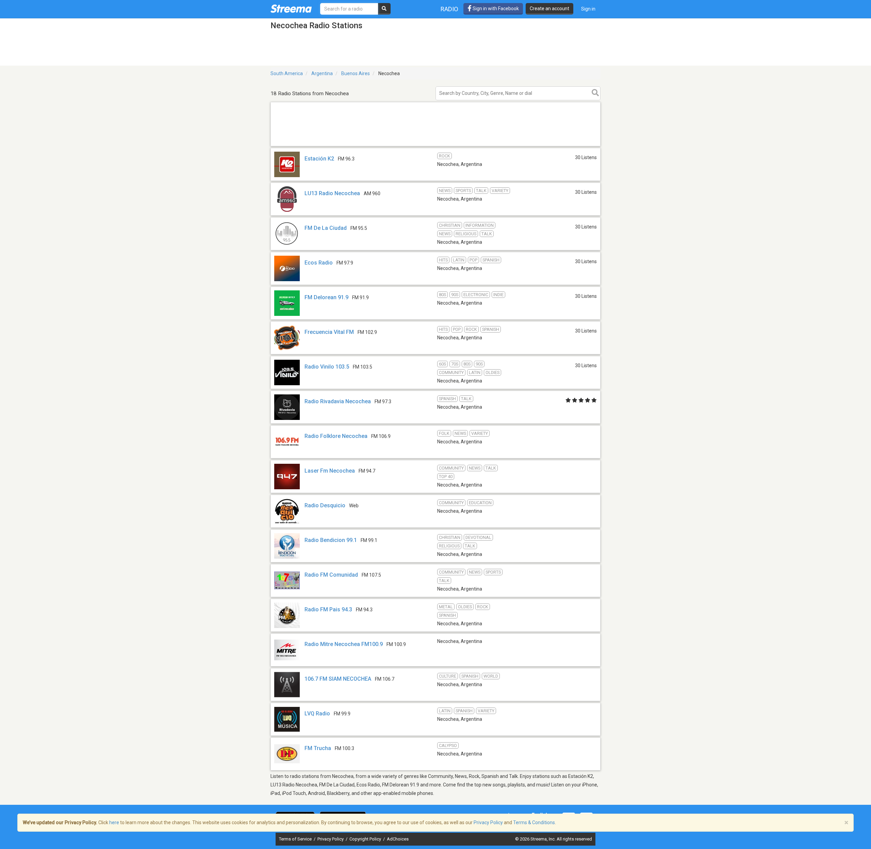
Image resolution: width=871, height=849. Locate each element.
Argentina (322, 73)
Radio (449, 9)
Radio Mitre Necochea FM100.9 (344, 644)
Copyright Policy (365, 839)
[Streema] (291, 8)
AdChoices (398, 839)
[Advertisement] (435, 146)
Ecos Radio (319, 262)
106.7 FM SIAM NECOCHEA (338, 679)
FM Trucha (318, 748)
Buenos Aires (355, 73)
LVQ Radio (317, 713)
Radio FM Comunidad (331, 575)
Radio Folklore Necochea (336, 436)
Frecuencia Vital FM (329, 332)
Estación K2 (319, 158)
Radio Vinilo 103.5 (327, 366)
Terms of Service (296, 839)
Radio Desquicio (325, 505)
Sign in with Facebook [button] (495, 8)
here (114, 822)
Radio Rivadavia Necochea (338, 401)
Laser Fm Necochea (330, 471)
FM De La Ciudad (326, 228)
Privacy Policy (331, 839)
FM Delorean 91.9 (326, 297)
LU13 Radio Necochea (332, 193)
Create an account (549, 8)
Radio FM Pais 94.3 (328, 609)
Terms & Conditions (534, 822)
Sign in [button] (588, 9)
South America (286, 73)
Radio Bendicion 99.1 (331, 540)
